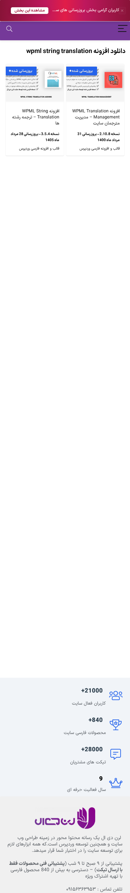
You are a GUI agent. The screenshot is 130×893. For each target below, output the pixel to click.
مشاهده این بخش (30, 10)
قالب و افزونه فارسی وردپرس (100, 148)
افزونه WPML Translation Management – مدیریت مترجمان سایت (96, 117)
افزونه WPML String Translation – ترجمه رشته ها (35, 117)
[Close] (122, 10)
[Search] (9, 29)
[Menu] (122, 29)
